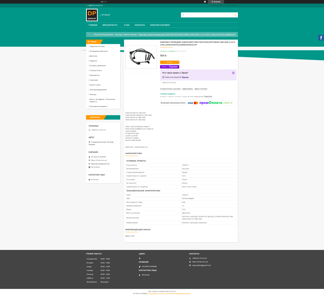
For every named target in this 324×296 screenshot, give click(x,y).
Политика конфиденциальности (179, 293)
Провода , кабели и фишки (126, 35)
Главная (93, 25)
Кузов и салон (95, 85)
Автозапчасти (109, 25)
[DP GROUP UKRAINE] (92, 15)
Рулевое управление (98, 66)
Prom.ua (173, 291)
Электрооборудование (103, 35)
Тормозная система (97, 46)
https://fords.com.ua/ (99, 160)
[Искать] (235, 14)
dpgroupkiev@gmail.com (100, 164)
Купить (169, 62)
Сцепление (94, 80)
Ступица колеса (96, 70)
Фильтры (93, 94)
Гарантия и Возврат (160, 25)
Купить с (165, 67)
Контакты (140, 25)
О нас (127, 25)
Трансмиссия (95, 75)
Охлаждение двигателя (99, 51)
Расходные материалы (98, 106)
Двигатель (94, 56)
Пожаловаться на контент (157, 293)
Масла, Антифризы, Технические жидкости (102, 100)
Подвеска (93, 61)
